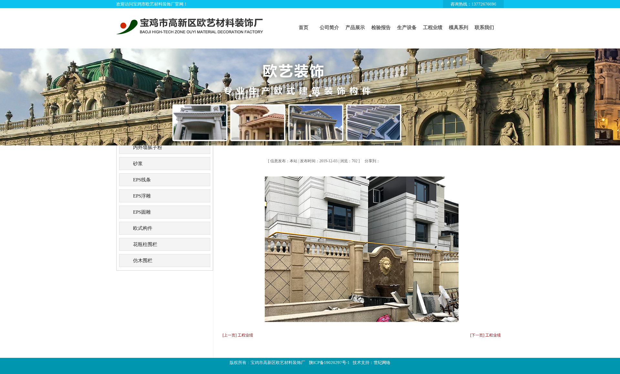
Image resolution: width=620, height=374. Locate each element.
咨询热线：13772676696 (473, 4)
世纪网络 (382, 362)
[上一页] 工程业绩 (237, 335)
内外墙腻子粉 (147, 147)
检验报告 (381, 27)
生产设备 (407, 27)
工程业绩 (432, 27)
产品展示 (355, 27)
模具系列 (458, 27)
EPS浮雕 (142, 195)
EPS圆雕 (142, 212)
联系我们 (484, 27)
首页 (303, 27)
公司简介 (329, 27)
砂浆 (138, 163)
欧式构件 (142, 228)
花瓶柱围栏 (145, 244)
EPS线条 (142, 179)
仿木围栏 (142, 260)
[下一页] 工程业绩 (485, 335)
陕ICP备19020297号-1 (329, 362)
